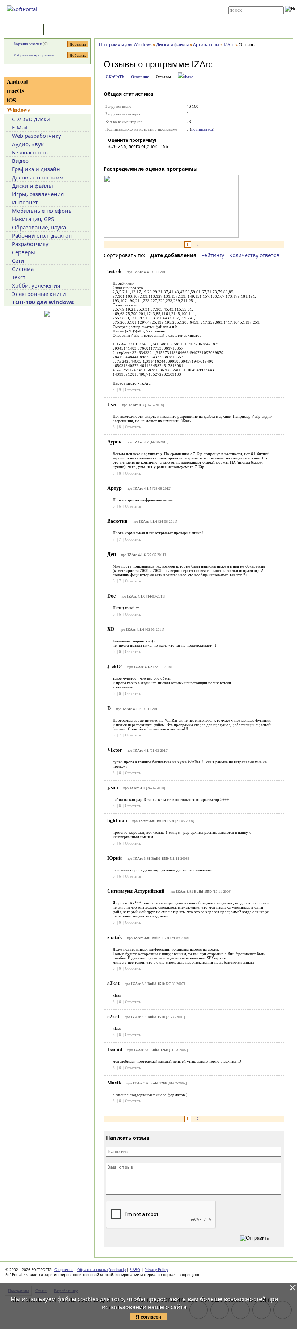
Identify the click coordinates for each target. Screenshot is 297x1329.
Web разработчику (36, 135)
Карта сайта (145, 13)
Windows (18, 109)
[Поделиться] (185, 76)
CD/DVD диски (31, 119)
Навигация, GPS (33, 218)
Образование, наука (39, 227)
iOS (11, 100)
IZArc (202, 64)
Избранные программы (34, 55)
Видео (20, 160)
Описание (140, 77)
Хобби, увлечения (36, 285)
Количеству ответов (254, 255)
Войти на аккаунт (149, 2)
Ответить (133, 389)
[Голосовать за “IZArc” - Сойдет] (135, 157)
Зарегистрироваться (152, 8)
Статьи (61, 29)
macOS (16, 90)
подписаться (202, 129)
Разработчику (30, 243)
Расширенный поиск (248, 16)
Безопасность (30, 152)
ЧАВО (135, 1269)
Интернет (25, 202)
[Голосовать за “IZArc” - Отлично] (156, 157)
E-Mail (20, 127)
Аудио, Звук (28, 144)
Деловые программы (40, 177)
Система (23, 268)
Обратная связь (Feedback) (101, 1269)
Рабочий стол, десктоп (42, 235)
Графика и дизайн (36, 169)
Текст (18, 277)
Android (17, 81)
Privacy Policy (156, 1269)
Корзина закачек (28, 44)
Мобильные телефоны (42, 210)
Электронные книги (39, 293)
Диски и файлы (32, 185)
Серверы (23, 252)
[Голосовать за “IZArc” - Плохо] (124, 157)
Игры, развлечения (38, 194)
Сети (18, 260)
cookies (88, 1299)
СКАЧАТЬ (115, 77)
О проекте (63, 1269)
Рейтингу (212, 255)
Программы (25, 29)
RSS (137, 19)
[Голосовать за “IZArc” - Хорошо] (146, 157)
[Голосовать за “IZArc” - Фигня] (113, 157)
